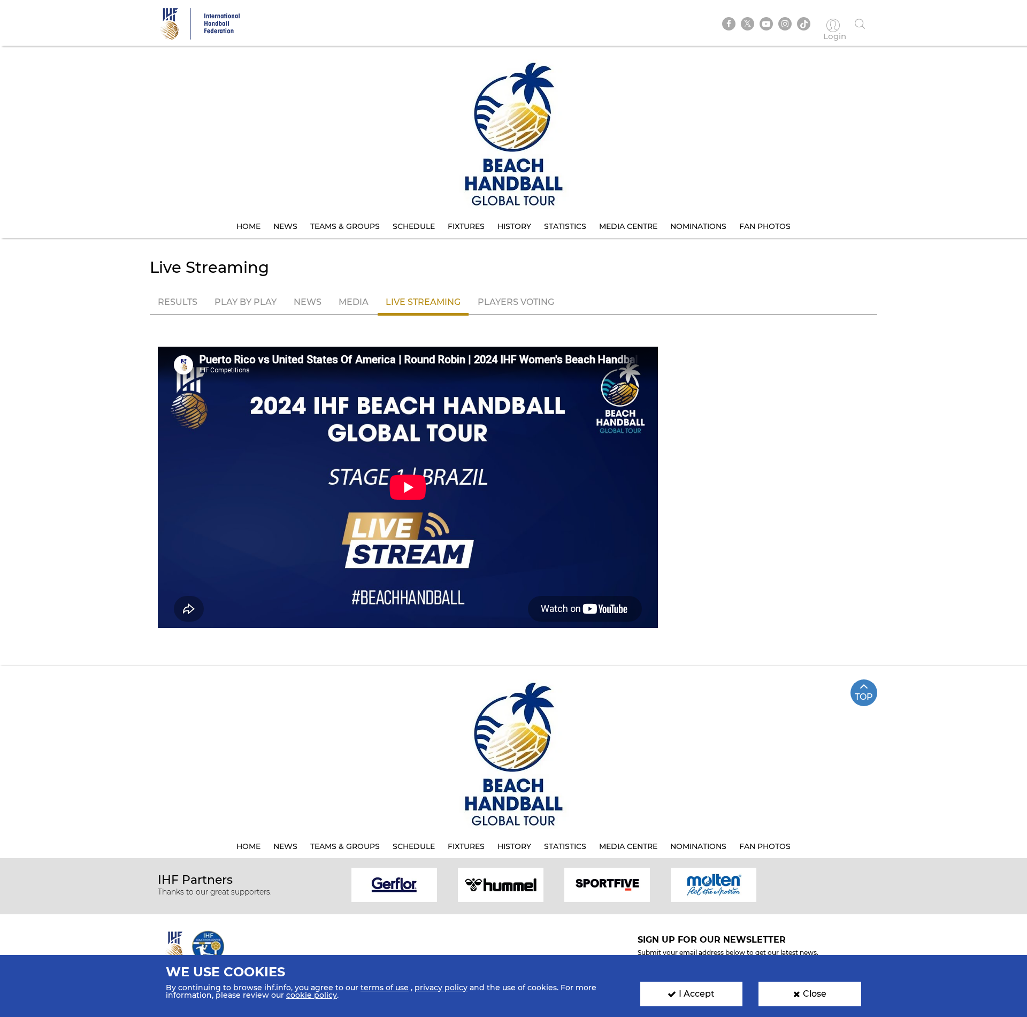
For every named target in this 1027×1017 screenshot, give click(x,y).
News (285, 226)
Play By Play (245, 302)
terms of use (385, 987)
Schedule (414, 226)
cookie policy (311, 995)
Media (354, 302)
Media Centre (628, 226)
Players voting (516, 302)
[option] (394, 884)
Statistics (565, 226)
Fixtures (466, 226)
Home (248, 226)
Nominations (698, 226)
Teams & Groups (345, 226)
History (514, 226)
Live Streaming (423, 302)
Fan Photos (765, 226)
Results (177, 302)
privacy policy (441, 987)
